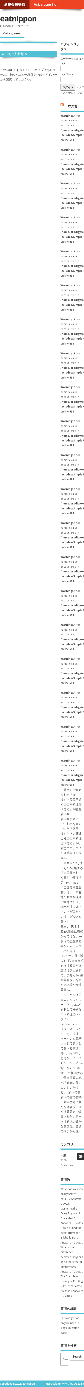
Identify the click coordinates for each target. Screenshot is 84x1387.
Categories (12, 33)
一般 (63, 1155)
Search (77, 1356)
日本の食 (70, 106)
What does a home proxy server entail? (72, 1194)
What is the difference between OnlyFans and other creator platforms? (72, 1257)
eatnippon (18, 18)
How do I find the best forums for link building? (71, 1232)
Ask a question (46, 4)
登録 (79, 93)
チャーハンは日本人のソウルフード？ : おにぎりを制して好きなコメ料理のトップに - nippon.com (72, 1009)
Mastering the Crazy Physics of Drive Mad (70, 1213)
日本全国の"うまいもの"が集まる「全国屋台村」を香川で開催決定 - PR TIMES (72, 872)
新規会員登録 (14, 4)
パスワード (67, 74)
